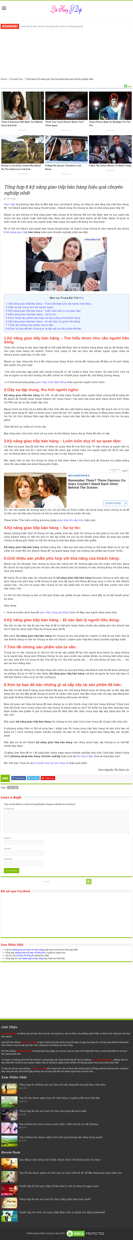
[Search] (88, 881)
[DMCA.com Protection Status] (86, 1233)
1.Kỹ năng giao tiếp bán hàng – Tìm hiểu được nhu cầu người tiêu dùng (48, 303)
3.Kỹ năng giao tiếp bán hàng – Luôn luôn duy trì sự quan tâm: (43, 310)
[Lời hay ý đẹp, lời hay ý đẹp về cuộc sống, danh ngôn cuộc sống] (66, 8)
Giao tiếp (9, 204)
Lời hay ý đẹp (52, 1233)
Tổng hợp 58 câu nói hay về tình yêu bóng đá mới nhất (52, 1111)
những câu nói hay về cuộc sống (28, 949)
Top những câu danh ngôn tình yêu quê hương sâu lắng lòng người (61, 1137)
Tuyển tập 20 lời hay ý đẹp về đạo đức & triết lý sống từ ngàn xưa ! (59, 1186)
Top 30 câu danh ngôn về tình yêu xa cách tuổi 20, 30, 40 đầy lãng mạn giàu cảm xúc (70, 1172)
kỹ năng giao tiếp (17, 232)
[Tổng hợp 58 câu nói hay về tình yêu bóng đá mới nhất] (9, 1114)
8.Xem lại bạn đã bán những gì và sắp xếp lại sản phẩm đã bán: (44, 328)
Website (8, 859)
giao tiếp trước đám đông (51, 382)
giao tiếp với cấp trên (70, 520)
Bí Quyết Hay (16, 79)
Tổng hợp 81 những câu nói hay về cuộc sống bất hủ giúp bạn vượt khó (62, 1084)
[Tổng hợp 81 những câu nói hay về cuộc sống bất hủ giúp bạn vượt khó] (9, 1088)
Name (8, 837)
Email (7, 848)
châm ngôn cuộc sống (32, 958)
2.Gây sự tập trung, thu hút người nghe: (30, 307)
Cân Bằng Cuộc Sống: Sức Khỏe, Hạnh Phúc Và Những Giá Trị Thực (60, 1159)
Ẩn (81, 298)
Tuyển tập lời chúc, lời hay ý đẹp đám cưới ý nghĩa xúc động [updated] (51, 26)
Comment (9, 808)
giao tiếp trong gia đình (54, 612)
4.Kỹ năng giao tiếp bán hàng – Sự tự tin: (31, 314)
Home (4, 79)
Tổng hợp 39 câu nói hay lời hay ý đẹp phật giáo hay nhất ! (55, 1199)
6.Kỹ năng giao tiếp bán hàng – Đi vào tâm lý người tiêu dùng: (43, 321)
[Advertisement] (66, 53)
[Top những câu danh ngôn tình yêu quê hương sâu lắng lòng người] (9, 1141)
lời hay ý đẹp (85, 756)
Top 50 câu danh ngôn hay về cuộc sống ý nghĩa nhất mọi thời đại (59, 1097)
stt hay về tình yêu (25, 955)
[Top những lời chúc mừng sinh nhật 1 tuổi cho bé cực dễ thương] (9, 1128)
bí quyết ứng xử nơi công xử (51, 762)
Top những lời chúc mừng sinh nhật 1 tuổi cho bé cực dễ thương (58, 1124)
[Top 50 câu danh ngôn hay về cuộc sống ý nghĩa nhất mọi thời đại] (9, 1101)
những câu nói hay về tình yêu (30, 952)
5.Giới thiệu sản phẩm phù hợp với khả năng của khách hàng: (43, 317)
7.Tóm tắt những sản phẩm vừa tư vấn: (30, 325)
